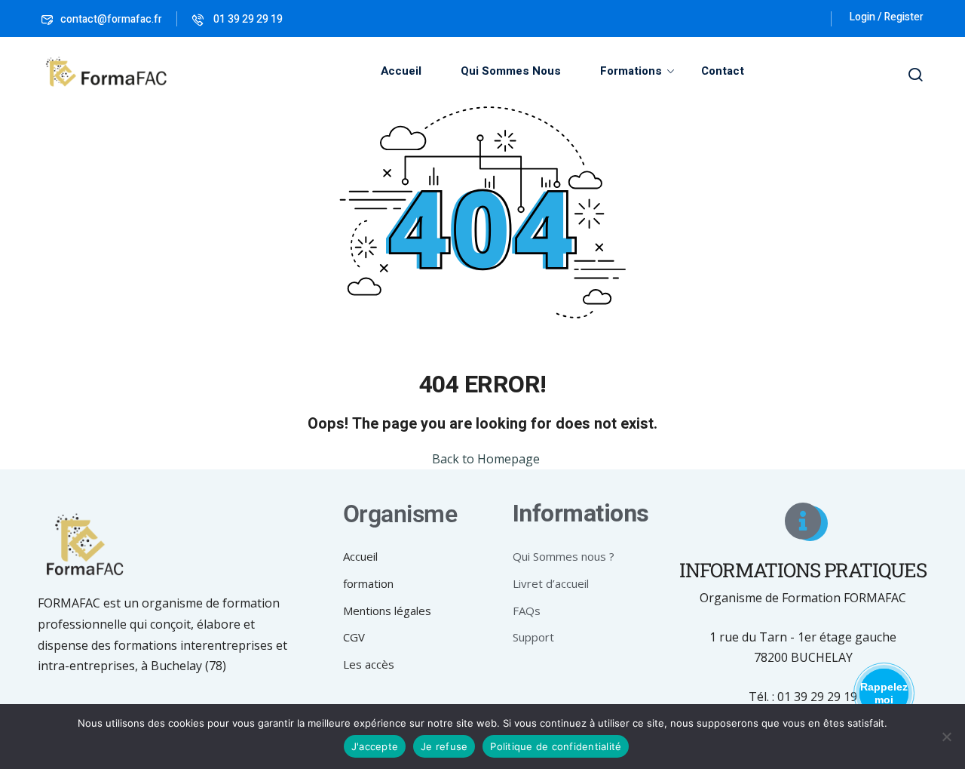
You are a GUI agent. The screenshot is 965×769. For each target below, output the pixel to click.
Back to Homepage (486, 459)
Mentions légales (387, 610)
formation (368, 583)
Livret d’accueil (551, 583)
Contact (722, 71)
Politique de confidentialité (555, 746)
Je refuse (444, 746)
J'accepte (374, 746)
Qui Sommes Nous (511, 71)
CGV (354, 636)
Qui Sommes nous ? (563, 556)
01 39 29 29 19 (247, 19)
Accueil (401, 71)
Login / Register (887, 17)
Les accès (368, 664)
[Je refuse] (946, 736)
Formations (631, 71)
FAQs (527, 610)
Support (533, 636)
